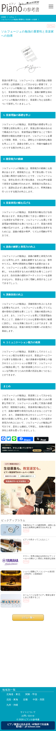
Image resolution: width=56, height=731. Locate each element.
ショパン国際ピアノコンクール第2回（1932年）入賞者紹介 (39, 572)
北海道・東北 (13, 694)
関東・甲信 (31, 694)
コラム (11, 17)
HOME (3, 17)
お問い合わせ (28, 716)
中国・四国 (38, 699)
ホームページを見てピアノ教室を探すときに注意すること (39, 596)
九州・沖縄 (12, 705)
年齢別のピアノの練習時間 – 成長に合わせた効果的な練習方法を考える (39, 526)
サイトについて (28, 712)
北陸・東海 (12, 699)
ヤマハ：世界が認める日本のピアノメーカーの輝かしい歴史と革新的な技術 (39, 557)
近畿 (25, 699)
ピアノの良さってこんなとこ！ (36, 539)
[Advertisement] (28, 652)
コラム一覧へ (28, 617)
